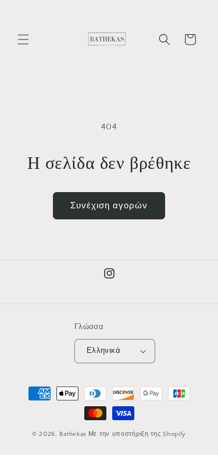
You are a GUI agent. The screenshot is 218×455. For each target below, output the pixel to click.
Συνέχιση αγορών (109, 206)
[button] (23, 39)
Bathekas (73, 434)
